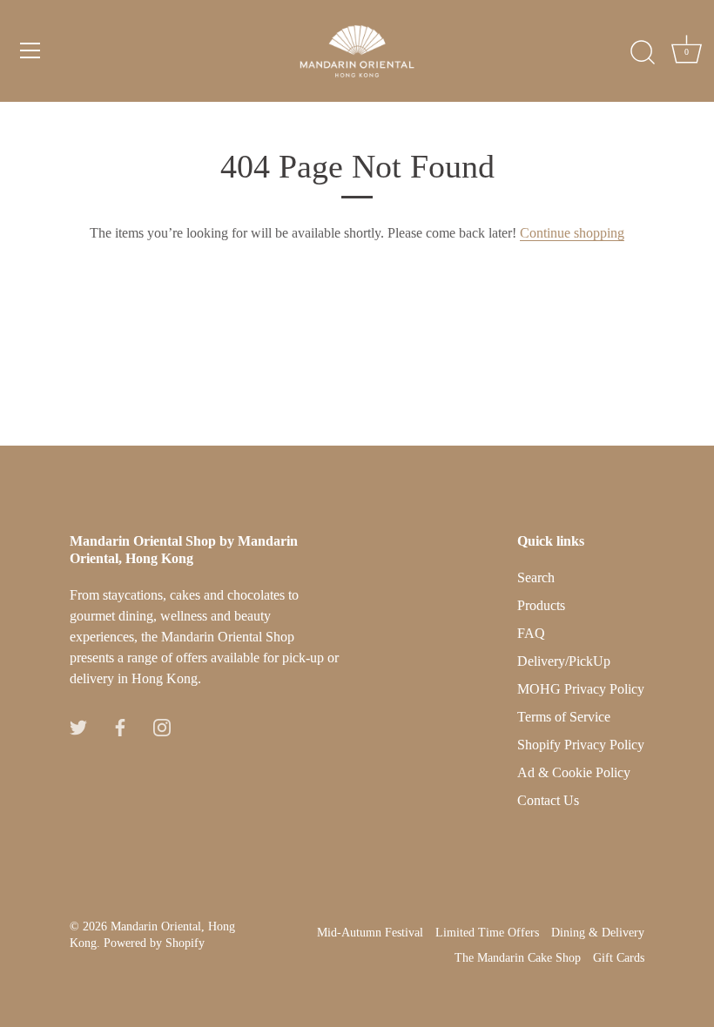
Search (536, 577)
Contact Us (548, 800)
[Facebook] (120, 725)
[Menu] (30, 50)
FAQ (531, 633)
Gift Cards (618, 957)
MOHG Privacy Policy (580, 688)
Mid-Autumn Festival (370, 932)
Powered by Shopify (154, 943)
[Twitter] (78, 725)
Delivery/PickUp (563, 661)
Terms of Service (563, 716)
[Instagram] (162, 725)
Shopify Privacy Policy (580, 744)
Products (541, 605)
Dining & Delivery (597, 932)
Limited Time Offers (487, 932)
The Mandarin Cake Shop (518, 957)
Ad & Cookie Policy (573, 772)
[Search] (642, 53)
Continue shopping (572, 232)
